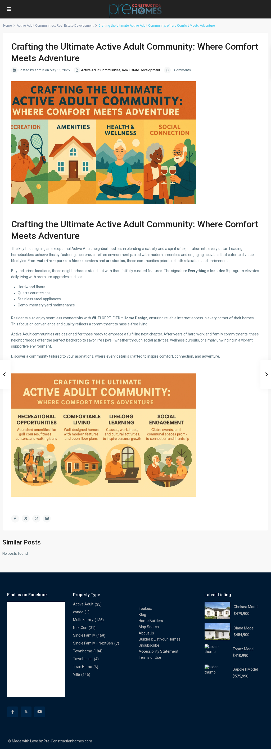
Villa (76, 674)
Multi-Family (83, 620)
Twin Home (82, 667)
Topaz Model (243, 649)
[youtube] (39, 712)
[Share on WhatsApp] (36, 519)
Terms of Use (150, 657)
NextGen (80, 627)
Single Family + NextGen (93, 643)
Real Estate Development (75, 25)
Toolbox (145, 608)
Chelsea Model (246, 607)
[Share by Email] (47, 519)
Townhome (82, 651)
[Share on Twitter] (26, 519)
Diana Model (244, 628)
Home (7, 25)
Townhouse (83, 659)
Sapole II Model (245, 669)
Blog (142, 615)
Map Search (149, 627)
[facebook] (12, 712)
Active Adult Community (144, 224)
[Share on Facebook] (15, 519)
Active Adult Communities (36, 25)
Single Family (84, 635)
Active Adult (83, 604)
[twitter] (26, 712)
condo (78, 612)
